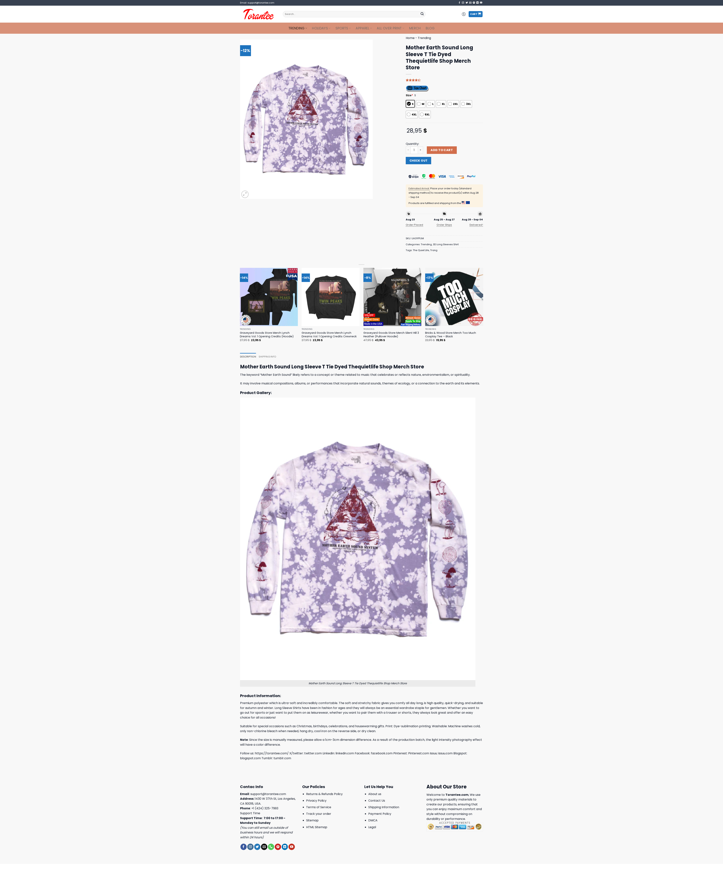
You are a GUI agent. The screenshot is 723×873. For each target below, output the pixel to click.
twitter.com (313, 753)
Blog (430, 28)
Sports (342, 28)
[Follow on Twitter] (467, 3)
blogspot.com (250, 758)
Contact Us (376, 800)
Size (409, 95)
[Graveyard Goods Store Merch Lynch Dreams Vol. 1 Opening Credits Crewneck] (331, 297)
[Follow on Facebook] (459, 3)
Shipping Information (383, 807)
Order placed (414, 225)
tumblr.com (282, 758)
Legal (372, 827)
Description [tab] (248, 356)
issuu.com (445, 753)
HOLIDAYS (320, 28)
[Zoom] (245, 194)
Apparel (362, 28)
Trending (296, 28)
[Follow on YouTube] (481, 3)
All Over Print (389, 28)
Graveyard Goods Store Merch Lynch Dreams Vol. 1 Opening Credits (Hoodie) (267, 334)
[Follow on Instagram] (463, 3)
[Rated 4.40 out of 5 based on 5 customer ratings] (444, 80)
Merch (415, 28)
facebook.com (382, 753)
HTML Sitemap (316, 827)
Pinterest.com (418, 753)
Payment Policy (379, 814)
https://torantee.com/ (272, 753)
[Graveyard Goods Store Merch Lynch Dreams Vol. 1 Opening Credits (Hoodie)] (269, 297)
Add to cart (442, 150)
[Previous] (240, 308)
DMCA (373, 820)
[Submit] (422, 14)
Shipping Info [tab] (267, 356)
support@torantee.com (268, 794)
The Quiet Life (421, 250)
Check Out (419, 161)
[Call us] (271, 847)
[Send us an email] (470, 3)
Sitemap (312, 820)
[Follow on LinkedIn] (477, 3)
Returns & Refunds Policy (324, 794)
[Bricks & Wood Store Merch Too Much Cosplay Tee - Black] (454, 297)
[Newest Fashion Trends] (258, 14)
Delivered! (476, 225)
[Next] (483, 308)
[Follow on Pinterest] (474, 3)
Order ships (444, 225)
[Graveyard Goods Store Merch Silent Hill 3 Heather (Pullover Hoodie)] (392, 297)
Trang (433, 250)
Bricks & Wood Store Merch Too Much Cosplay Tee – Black (450, 334)
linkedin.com (345, 753)
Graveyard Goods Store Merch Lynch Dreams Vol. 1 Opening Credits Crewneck (329, 334)
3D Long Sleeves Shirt (446, 244)
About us (374, 794)
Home (410, 38)
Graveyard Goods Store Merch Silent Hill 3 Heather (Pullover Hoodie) (391, 334)
